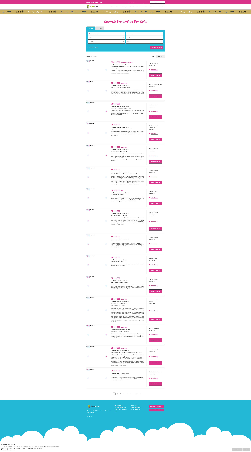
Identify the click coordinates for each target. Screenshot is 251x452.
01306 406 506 (152, 129)
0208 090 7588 (152, 303)
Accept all (246, 449)
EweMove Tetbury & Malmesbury (153, 213)
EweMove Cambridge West (155, 349)
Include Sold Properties (93, 47)
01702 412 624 (152, 65)
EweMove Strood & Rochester (155, 84)
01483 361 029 (152, 107)
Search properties (157, 47)
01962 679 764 (152, 172)
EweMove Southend (153, 63)
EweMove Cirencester (153, 237)
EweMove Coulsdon (153, 258)
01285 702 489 (152, 239)
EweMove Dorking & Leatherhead (153, 126)
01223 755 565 (152, 351)
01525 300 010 (152, 374)
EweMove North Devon (154, 328)
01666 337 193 (152, 216)
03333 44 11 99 (97, 2)
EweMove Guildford (153, 105)
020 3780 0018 (152, 260)
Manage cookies (237, 449)
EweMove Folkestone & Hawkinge (154, 148)
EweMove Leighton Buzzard (155, 372)
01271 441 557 (152, 330)
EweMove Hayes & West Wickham (154, 300)
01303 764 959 (152, 151)
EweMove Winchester (153, 170)
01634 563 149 (152, 86)
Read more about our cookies (8, 449)
